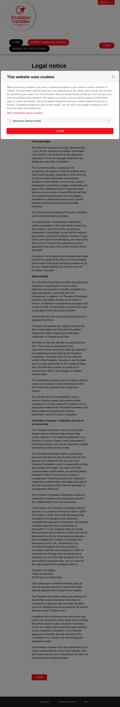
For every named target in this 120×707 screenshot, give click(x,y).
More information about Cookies (24, 113)
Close (60, 131)
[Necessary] (109, 121)
